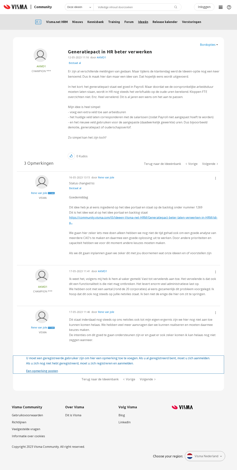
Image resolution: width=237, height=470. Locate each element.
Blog (121, 415)
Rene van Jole (106, 177)
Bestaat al (75, 63)
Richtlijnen (19, 422)
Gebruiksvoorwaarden (27, 415)
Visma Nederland (206, 456)
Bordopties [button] (208, 45)
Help (229, 7)
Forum (129, 22)
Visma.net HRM (57, 22)
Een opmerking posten (42, 371)
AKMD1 (101, 57)
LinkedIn (124, 422)
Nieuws (77, 22)
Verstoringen (191, 22)
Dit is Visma (73, 415)
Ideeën (143, 22)
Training (114, 22)
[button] (71, 156)
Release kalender (165, 22)
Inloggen (204, 7)
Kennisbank (95, 22)
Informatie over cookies (28, 436)
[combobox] (137, 7)
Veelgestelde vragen (26, 429)
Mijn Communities (220, 7)
